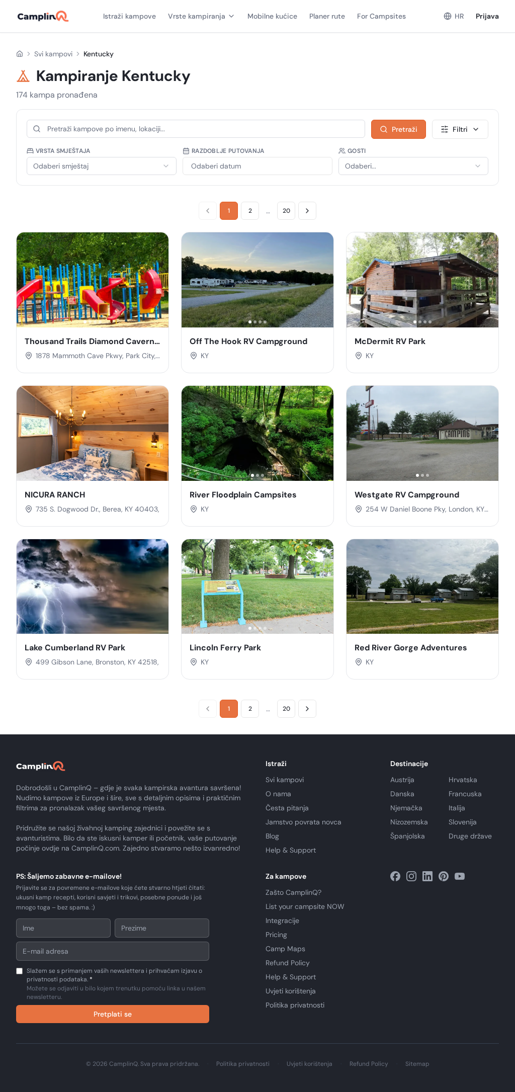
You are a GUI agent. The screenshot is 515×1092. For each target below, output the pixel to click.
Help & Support (291, 850)
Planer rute (327, 16)
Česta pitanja (287, 807)
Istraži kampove (129, 16)
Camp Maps (285, 948)
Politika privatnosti (295, 1005)
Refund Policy (288, 962)
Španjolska (407, 836)
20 (286, 211)
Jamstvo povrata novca (303, 821)
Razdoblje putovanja (228, 151)
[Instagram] (411, 876)
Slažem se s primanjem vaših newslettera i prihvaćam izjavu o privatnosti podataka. (116, 984)
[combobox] (102, 166)
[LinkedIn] (427, 876)
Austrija (402, 779)
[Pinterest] (444, 876)
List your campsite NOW (305, 906)
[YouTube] (460, 876)
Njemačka (406, 807)
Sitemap (417, 1064)
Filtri (460, 129)
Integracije (282, 920)
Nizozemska (409, 821)
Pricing (276, 934)
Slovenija (463, 821)
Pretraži (404, 129)
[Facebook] (395, 876)
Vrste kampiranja (196, 16)
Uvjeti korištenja (291, 990)
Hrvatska (463, 779)
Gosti (357, 151)
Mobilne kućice (272, 16)
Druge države (470, 836)
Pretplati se (113, 1014)
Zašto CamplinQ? (293, 892)
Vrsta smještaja (63, 151)
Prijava (487, 16)
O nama (278, 793)
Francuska (465, 793)
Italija (457, 807)
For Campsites (381, 16)
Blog (272, 836)
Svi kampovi (53, 53)
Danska (402, 793)
